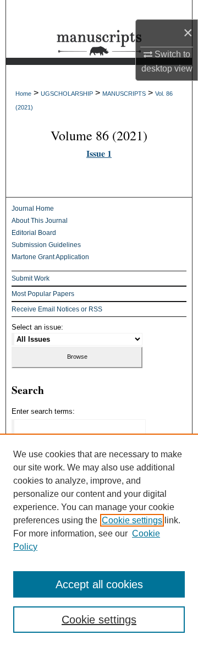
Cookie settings (132, 520)
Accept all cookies (99, 584)
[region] (99, 540)
